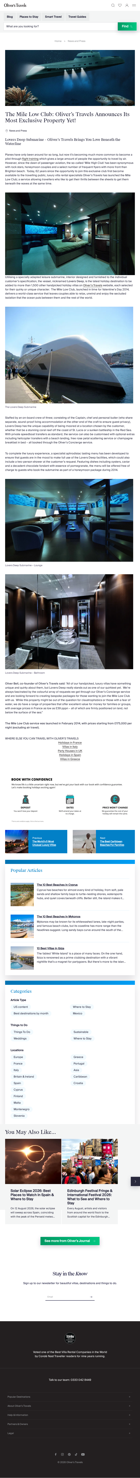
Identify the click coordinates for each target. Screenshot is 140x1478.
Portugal (79, 1063)
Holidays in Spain (70, 755)
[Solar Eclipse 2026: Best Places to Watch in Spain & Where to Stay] (33, 1181)
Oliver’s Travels (92, 285)
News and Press (76, 41)
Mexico (77, 1013)
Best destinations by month (31, 1013)
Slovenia (19, 1115)
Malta (17, 1102)
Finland (18, 1096)
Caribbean (80, 1076)
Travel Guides (77, 16)
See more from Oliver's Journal (67, 1241)
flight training (30, 158)
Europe (18, 1057)
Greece (78, 1057)
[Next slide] (135, 1181)
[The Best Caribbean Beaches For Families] (104, 841)
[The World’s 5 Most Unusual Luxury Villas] (36, 841)
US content (21, 1007)
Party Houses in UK (70, 751)
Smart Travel (53, 16)
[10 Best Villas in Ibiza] (70, 956)
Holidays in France (70, 742)
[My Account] (126, 5)
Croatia (78, 1083)
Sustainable (81, 1032)
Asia (76, 1070)
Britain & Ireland (24, 1076)
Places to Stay (29, 16)
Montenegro (22, 1109)
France (18, 1063)
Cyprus (18, 1089)
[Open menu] (134, 5)
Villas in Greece (70, 759)
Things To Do (22, 1032)
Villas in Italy (70, 746)
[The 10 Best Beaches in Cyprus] (70, 892)
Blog (10, 16)
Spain (17, 1083)
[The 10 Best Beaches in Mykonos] (70, 924)
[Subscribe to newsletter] (91, 1295)
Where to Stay (82, 1007)
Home (58, 41)
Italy (16, 1070)
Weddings (20, 1038)
